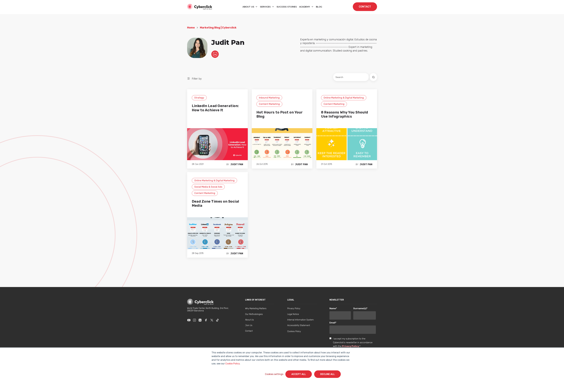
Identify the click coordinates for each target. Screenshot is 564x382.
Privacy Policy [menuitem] (293, 308)
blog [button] (319, 6)
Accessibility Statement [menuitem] (298, 325)
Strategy (199, 97)
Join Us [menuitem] (248, 325)
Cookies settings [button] (274, 374)
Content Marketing (269, 104)
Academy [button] (305, 6)
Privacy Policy (350, 346)
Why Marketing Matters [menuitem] (255, 308)
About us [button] (248, 6)
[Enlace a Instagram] (194, 320)
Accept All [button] (298, 374)
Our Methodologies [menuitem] (254, 314)
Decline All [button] (327, 374)
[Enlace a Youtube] (189, 320)
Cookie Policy (232, 363)
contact (365, 6)
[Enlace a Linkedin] (200, 320)
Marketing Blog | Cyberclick (218, 27)
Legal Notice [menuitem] (293, 314)
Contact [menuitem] (249, 331)
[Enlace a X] (212, 320)
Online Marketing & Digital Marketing (344, 97)
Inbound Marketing (269, 97)
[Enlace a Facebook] (206, 320)
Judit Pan (236, 164)
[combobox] (351, 77)
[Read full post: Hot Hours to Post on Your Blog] (282, 144)
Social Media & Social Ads (208, 186)
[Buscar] (373, 77)
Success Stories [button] (287, 6)
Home (191, 27)
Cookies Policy (294, 331)
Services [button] (265, 6)
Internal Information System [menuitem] (300, 320)
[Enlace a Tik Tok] (217, 320)
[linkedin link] (215, 54)
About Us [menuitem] (249, 320)
